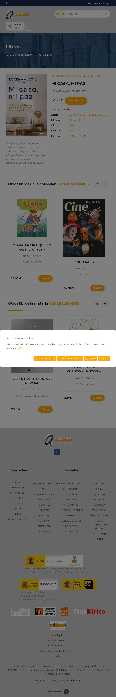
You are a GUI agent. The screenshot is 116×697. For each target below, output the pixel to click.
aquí (21, 348)
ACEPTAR (104, 358)
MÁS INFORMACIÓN (45, 358)
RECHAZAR (90, 358)
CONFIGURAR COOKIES (70, 358)
